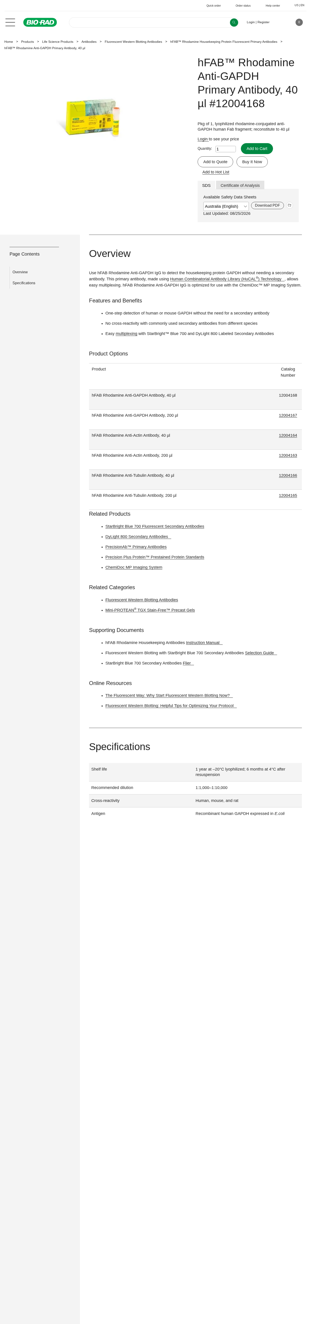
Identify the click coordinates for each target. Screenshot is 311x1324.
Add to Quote (215, 162)
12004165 (288, 495)
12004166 (288, 475)
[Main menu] (10, 21)
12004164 (288, 435)
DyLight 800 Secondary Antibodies (136, 536)
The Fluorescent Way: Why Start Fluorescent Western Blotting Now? (167, 695)
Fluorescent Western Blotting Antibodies (133, 41)
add (289, 205)
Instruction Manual (202, 642)
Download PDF (267, 205)
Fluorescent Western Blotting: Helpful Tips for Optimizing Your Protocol (169, 705)
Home (8, 41)
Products (27, 41)
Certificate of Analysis (240, 185)
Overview (20, 272)
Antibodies (89, 41)
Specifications (24, 283)
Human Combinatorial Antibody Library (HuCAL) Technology (225, 279)
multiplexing (126, 333)
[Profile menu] (279, 22)
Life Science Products (57, 41)
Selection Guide (259, 653)
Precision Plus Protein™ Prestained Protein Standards (154, 557)
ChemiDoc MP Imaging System (133, 567)
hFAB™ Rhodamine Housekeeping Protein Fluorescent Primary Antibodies (223, 41)
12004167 (288, 415)
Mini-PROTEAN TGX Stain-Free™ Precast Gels (150, 610)
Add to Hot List (215, 172)
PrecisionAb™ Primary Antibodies (136, 547)
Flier (187, 663)
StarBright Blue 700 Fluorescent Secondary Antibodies (154, 526)
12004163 (288, 455)
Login (203, 139)
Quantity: (205, 148)
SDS (206, 185)
